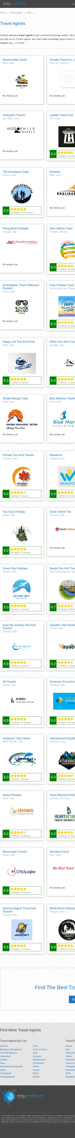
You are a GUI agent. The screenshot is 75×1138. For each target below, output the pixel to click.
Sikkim (69, 1056)
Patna (35, 1073)
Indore (36, 1066)
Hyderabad (5, 1056)
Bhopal (36, 1077)
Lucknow (37, 1056)
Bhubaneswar (39, 1059)
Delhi (68, 1073)
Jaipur (3, 1070)
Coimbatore (38, 1063)
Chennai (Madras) (8, 1053)
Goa (68, 1049)
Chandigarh (5, 1073)
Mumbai (4, 1046)
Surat (35, 1046)
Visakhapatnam (7, 1077)
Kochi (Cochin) (40, 1049)
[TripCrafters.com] (14, 5)
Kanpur (36, 1070)
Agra (35, 1053)
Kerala (69, 1046)
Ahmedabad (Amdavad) (11, 1066)
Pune (2, 1063)
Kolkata (3, 1059)
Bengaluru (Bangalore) (11, 1049)
